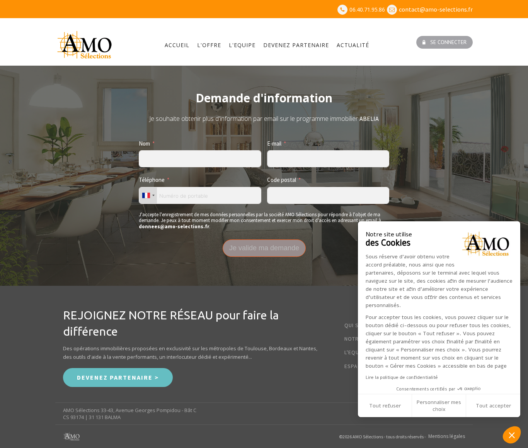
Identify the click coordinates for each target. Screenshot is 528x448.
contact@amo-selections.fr (436, 9)
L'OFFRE (209, 45)
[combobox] (148, 195)
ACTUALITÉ (353, 45)
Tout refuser (385, 405)
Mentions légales (446, 436)
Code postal (281, 179)
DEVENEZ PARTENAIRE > (118, 377)
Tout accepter (493, 405)
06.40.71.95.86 (367, 9)
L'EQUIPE (242, 45)
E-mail (274, 143)
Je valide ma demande (264, 248)
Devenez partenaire (296, 45)
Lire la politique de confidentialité (402, 377)
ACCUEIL (177, 45)
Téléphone (152, 179)
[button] (444, 42)
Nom (144, 143)
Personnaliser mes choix (439, 406)
